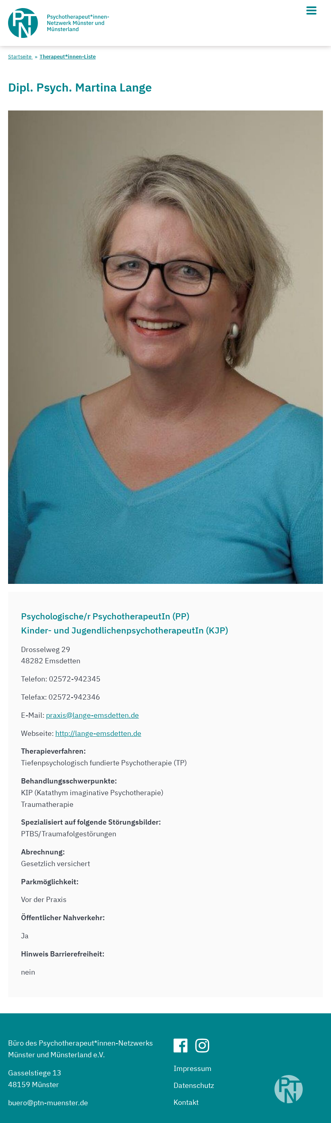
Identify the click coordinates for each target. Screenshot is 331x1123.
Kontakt (186, 1102)
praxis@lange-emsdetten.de (92, 715)
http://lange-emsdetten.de (98, 733)
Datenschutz (194, 1085)
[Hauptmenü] (311, 10)
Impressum (193, 1068)
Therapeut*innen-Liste (68, 56)
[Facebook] (184, 1048)
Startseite (20, 56)
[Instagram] (205, 1048)
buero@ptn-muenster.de (48, 1102)
